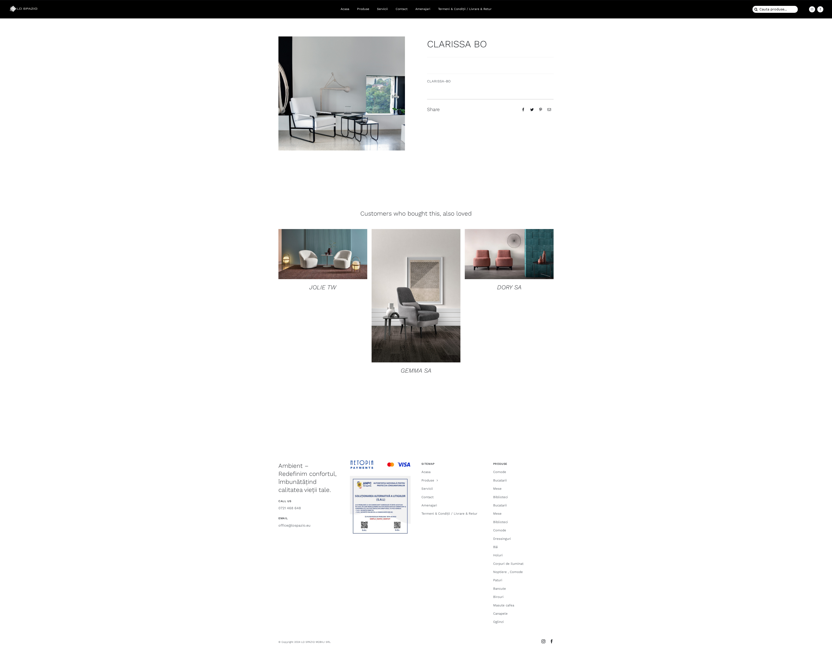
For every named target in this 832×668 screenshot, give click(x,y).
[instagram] (812, 9)
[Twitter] (532, 109)
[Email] (549, 109)
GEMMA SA (416, 370)
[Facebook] (523, 109)
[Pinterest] (540, 109)
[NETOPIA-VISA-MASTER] (380, 462)
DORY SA (509, 287)
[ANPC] (380, 477)
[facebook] (820, 9)
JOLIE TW (322, 287)
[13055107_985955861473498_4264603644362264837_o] (24, 6)
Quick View (322, 254)
